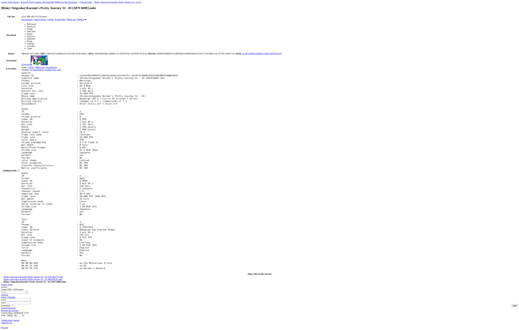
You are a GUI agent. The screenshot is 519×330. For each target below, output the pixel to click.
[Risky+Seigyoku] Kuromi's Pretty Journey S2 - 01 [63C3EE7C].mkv (33, 277)
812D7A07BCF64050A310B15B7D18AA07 (262, 53)
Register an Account (9, 310)
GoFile (51, 19)
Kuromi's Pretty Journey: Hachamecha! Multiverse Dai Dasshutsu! (49, 2)
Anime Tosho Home (10, 2)
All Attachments (37, 70)
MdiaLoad (71, 19)
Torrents (4, 295)
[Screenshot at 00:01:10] (39, 64)
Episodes (11, 297)
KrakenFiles (60, 19)
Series (3, 297)
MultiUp (81, 19)
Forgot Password (8, 308)
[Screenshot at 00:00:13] (26, 64)
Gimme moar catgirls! (10, 320)
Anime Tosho (7, 284)
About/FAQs (6, 323)
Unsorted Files (86, 2)
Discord (4, 327)
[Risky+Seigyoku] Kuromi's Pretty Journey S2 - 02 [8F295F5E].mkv (33, 279)
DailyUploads (40, 19)
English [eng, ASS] (53, 70)
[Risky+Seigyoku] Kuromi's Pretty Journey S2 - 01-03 (117, 2)
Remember (6, 305)
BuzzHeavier (27, 19)
